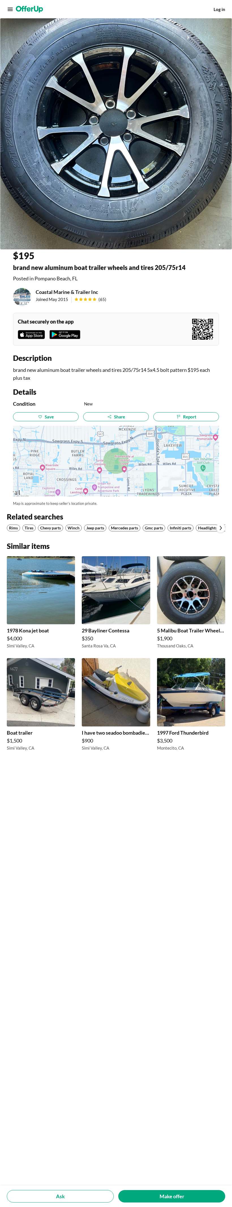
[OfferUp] (29, 9)
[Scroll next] (220, 527)
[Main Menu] (10, 9)
